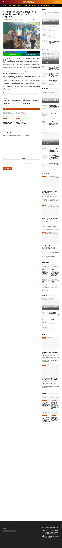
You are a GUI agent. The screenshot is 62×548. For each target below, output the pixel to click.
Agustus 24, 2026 (6, 126)
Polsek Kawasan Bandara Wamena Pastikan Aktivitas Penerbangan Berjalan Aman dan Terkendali (49, 247)
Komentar (5, 137)
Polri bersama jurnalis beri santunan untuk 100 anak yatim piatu (54, 81)
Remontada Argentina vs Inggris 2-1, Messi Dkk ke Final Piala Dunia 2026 (53, 320)
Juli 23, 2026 (45, 62)
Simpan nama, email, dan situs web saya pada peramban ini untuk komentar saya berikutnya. (20, 164)
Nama (4, 153)
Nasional (40, 5)
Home (4, 8)
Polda (14, 5)
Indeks (4, 5)
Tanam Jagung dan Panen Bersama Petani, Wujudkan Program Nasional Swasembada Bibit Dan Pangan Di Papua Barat (54, 149)
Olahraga (46, 5)
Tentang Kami (57, 544)
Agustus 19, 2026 (52, 125)
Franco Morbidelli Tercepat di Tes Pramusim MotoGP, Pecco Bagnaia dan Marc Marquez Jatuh (50, 352)
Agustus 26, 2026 (52, 194)
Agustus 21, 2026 (46, 143)
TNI (29, 5)
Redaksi (52, 544)
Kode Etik (30, 544)
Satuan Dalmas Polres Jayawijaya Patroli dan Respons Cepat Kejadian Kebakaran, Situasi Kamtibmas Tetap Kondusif (54, 115)
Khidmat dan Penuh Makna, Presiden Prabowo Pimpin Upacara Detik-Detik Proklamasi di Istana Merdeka (46, 404)
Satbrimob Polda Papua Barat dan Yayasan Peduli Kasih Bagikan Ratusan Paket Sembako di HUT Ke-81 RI (54, 165)
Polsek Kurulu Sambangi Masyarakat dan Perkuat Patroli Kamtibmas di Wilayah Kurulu (50, 220)
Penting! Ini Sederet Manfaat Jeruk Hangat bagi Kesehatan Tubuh (54, 27)
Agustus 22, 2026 (52, 118)
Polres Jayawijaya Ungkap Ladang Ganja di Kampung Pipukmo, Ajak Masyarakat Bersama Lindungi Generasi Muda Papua (50, 529)
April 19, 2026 (51, 330)
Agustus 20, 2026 (46, 308)
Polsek (25, 5)
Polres (19, 5)
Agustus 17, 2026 (52, 169)
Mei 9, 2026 (51, 78)
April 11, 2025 (15, 19)
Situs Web (24, 158)
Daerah (52, 5)
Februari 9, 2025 (52, 355)
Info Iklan (25, 544)
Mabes (9, 5)
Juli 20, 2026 (51, 323)
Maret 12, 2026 (51, 84)
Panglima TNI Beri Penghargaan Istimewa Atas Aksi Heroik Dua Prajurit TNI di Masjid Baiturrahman (55, 273)
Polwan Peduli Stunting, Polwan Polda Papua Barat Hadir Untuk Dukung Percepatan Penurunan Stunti (54, 157)
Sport (44, 365)
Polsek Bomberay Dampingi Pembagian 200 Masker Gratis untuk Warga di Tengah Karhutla (50, 191)
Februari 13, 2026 (46, 23)
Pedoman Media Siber (37, 544)
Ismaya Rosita (9, 19)
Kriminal (34, 5)
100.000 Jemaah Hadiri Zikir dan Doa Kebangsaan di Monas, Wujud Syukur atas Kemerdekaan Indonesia (46, 419)
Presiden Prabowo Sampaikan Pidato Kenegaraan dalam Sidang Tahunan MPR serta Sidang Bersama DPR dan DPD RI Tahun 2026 (54, 405)
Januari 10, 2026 (52, 37)
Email (4, 158)
